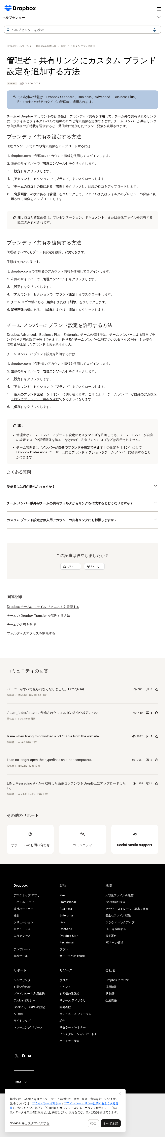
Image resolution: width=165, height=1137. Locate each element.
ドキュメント (94, 217)
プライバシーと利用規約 (29, 993)
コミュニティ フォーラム (75, 1014)
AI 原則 (18, 1014)
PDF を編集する (115, 929)
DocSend (66, 929)
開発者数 (65, 1007)
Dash (63, 922)
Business (66, 908)
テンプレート (22, 949)
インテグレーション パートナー (80, 1034)
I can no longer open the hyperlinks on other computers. (49, 760)
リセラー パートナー (73, 1027)
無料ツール (21, 956)
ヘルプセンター (13, 18)
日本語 (18, 1082)
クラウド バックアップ (119, 922)
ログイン (92, 156)
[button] (8, 29)
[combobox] (82, 30)
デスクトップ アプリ (27, 895)
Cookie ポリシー (24, 1000)
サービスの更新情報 (72, 956)
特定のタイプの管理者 (53, 102)
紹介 (62, 1020)
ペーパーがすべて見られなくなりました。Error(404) (45, 689)
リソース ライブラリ (73, 1000)
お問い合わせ (22, 986)
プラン (64, 949)
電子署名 (111, 935)
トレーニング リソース (28, 1027)
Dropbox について (117, 980)
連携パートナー (23, 908)
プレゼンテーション (67, 217)
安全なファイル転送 (118, 915)
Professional (68, 902)
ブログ (64, 980)
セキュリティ (22, 929)
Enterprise (66, 915)
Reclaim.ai (67, 942)
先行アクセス (22, 935)
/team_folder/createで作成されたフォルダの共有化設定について (54, 713)
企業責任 (111, 1000)
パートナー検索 (69, 1041)
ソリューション (23, 922)
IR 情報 (110, 993)
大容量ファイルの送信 (119, 895)
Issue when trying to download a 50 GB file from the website (53, 736)
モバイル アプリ (24, 902)
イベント (65, 986)
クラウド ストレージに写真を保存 (126, 908)
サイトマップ (22, 1020)
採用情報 (111, 986)
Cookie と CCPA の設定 (29, 1007)
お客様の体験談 (69, 993)
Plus (62, 895)
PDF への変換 (114, 942)
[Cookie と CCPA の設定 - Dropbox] (65, 1110)
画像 (120, 217)
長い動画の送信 (115, 902)
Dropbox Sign (69, 935)
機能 (16, 915)
